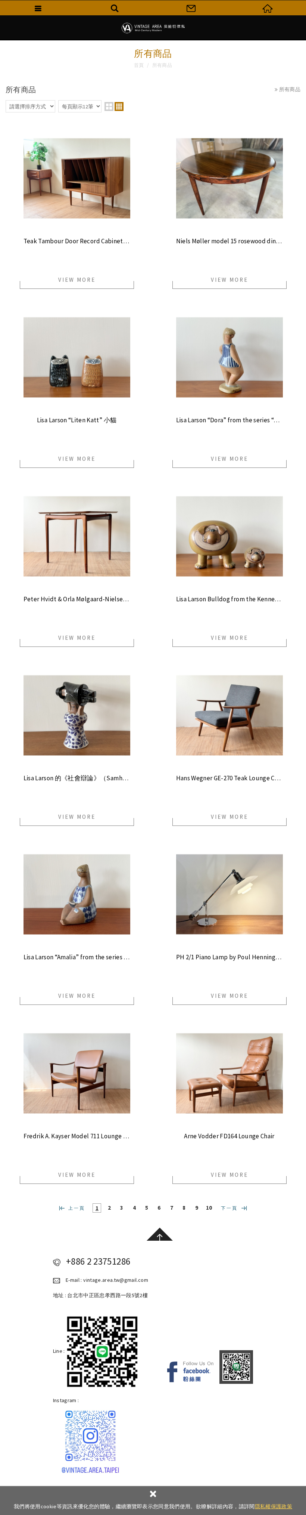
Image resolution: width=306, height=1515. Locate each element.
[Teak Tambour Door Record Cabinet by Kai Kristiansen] (77, 178)
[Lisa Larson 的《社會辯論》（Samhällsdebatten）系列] (77, 715)
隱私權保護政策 (273, 1506)
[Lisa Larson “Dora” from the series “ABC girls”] (229, 357)
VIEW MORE (77, 279)
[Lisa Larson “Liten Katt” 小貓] (77, 357)
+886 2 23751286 (98, 1261)
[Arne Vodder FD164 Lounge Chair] (229, 1073)
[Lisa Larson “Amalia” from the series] (77, 894)
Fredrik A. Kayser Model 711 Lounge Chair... (77, 1136)
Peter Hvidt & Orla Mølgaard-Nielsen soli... (77, 599)
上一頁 (76, 1208)
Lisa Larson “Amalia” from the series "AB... (77, 957)
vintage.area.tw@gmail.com (115, 1280)
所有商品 (162, 65)
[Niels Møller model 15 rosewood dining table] (229, 178)
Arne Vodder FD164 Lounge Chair (229, 1136)
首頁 (139, 65)
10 (209, 1207)
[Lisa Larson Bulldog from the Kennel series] (229, 536)
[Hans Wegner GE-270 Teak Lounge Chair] (229, 715)
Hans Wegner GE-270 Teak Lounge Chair (229, 778)
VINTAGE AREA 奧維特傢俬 (153, 28)
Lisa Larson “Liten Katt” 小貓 (76, 420)
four (119, 106)
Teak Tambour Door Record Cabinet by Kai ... (77, 241)
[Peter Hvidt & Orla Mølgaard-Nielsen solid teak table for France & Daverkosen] (77, 536)
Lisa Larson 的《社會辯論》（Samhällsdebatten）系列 (77, 778)
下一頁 (229, 1208)
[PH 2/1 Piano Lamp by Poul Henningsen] (229, 894)
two (108, 106)
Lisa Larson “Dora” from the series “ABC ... (229, 420)
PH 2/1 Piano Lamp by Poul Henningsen (229, 957)
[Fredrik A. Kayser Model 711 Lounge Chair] (77, 1073)
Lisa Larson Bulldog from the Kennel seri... (229, 599)
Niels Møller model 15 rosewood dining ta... (229, 241)
